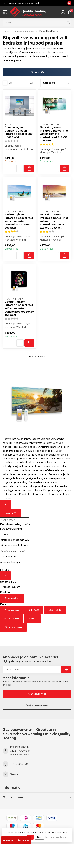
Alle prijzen (12, 610)
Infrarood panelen (24, 31)
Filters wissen (13, 627)
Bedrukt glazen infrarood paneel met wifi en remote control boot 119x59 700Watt (54, 134)
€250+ (32, 618)
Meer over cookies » (55, 837)
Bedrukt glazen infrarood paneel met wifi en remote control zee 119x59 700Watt (19, 221)
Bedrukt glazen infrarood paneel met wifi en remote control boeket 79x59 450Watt (19, 308)
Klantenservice (37, 694)
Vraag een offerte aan (16, 840)
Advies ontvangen (10, 562)
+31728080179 (19, 764)
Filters (35, 72)
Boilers (4, 534)
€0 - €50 (34, 610)
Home (6, 31)
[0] (69, 11)
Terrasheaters (8, 556)
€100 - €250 (12, 618)
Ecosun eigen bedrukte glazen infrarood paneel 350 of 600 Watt (19, 132)
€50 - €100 (55, 610)
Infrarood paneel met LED (14, 540)
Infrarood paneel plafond (14, 545)
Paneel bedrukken (49, 31)
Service (14, 774)
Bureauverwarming (11, 528)
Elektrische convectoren (13, 551)
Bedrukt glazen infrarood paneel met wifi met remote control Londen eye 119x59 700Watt (54, 221)
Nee (39, 837)
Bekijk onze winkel (37, 705)
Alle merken (12, 598)
